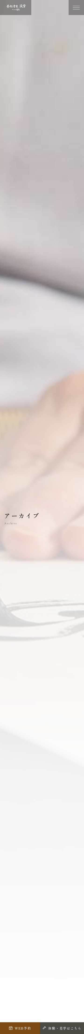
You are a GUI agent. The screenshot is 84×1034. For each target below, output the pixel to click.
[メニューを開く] (76, 7)
